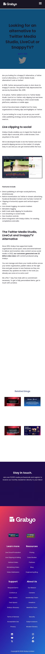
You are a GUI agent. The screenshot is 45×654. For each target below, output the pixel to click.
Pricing (31, 552)
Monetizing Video (13, 567)
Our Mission (32, 588)
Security (32, 617)
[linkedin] (12, 634)
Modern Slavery (31, 627)
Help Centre (13, 598)
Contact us (13, 593)
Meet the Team (32, 607)
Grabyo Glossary (13, 607)
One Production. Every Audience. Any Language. (32, 413)
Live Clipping (9, 557)
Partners (32, 562)
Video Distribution (13, 572)
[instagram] (33, 634)
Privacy (13, 627)
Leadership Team (32, 598)
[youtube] (12, 637)
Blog (32, 567)
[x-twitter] (12, 641)
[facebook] (33, 641)
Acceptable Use (13, 622)
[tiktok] (33, 637)
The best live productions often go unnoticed (12, 441)
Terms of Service (13, 617)
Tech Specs (13, 602)
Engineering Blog (32, 572)
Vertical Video (13, 562)
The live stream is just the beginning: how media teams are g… (32, 442)
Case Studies (32, 557)
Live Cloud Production (13, 552)
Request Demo (13, 588)
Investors (32, 602)
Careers (32, 593)
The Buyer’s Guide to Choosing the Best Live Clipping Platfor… (12, 414)
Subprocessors (31, 622)
